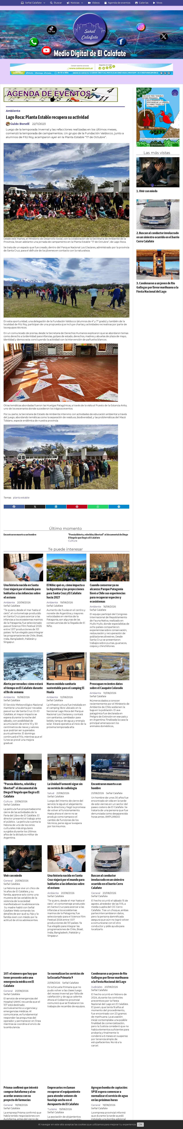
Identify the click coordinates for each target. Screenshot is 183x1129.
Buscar (58, 2)
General (8, 880)
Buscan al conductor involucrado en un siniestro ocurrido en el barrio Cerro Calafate (107, 881)
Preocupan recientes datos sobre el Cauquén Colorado (106, 686)
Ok (140, 1124)
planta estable (21, 497)
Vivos (159, 2)
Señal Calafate (33, 2)
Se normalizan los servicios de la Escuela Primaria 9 (65, 975)
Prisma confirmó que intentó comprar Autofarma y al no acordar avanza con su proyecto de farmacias (21, 1093)
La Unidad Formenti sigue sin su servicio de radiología (64, 786)
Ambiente (13, 111)
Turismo (52, 1109)
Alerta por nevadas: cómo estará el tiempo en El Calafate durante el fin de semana (23, 688)
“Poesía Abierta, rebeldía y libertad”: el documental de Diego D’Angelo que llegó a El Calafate (21, 790)
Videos (96, 2)
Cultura (72, 540)
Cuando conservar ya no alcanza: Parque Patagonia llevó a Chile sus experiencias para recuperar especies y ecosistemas (107, 593)
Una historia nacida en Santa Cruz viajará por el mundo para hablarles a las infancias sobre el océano (22, 591)
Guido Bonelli (19, 123)
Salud (50, 793)
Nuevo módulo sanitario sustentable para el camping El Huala (65, 688)
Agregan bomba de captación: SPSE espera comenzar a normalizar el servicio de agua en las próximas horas (109, 1093)
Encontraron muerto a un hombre (20, 534)
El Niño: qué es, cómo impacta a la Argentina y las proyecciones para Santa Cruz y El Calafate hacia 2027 (66, 591)
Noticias (75, 2)
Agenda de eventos (119, 2)
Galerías (143, 2)
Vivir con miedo (13, 875)
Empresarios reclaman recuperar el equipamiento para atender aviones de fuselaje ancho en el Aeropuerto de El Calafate (63, 1095)
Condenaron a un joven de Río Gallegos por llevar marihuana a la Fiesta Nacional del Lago (109, 978)
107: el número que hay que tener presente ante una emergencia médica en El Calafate (20, 980)
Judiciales (96, 987)
